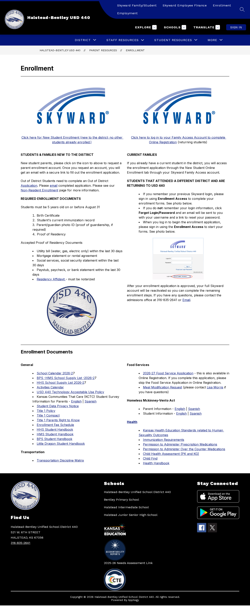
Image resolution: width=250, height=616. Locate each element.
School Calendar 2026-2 (55, 373)
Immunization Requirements (163, 440)
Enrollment (222, 5)
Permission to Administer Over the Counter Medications (184, 449)
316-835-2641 (20, 543)
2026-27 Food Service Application (168, 373)
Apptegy (133, 600)
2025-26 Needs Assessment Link (128, 563)
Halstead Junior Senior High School (130, 515)
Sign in (236, 27)
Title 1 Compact (48, 415)
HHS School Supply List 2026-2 (60, 383)
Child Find (150, 458)
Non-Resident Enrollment (39, 190)
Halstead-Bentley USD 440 (60, 50)
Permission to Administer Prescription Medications (180, 444)
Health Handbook (156, 463)
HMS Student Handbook (55, 434)
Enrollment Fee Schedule (55, 425)
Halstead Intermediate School (126, 507)
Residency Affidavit (51, 279)
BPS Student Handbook (54, 439)
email (53, 185)
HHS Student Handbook (55, 429)
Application (29, 185)
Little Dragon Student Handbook (61, 444)
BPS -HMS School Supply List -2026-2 (66, 378)
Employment (127, 13)
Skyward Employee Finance (185, 5)
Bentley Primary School (121, 499)
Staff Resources (122, 40)
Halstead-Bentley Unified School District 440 (137, 492)
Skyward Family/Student (136, 5)
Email (186, 300)
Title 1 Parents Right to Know (58, 420)
